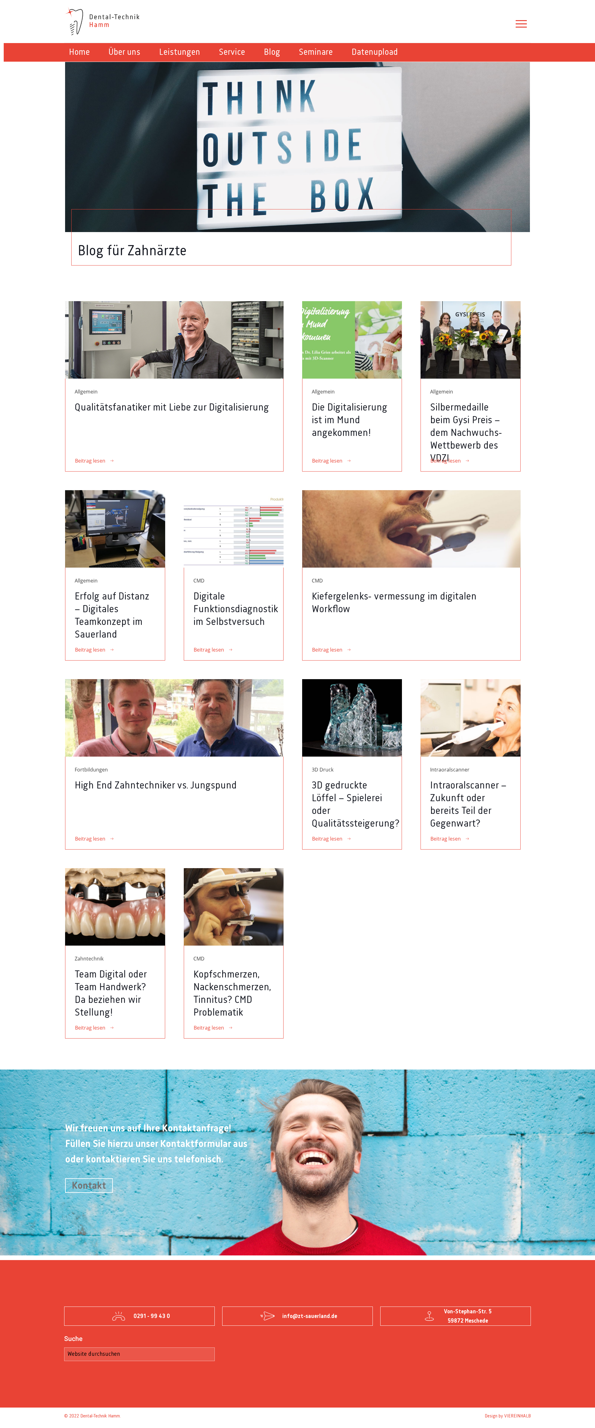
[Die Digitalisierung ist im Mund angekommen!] (352, 340)
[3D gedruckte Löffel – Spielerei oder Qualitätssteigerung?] (352, 718)
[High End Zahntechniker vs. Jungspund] (174, 718)
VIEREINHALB (517, 1416)
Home (79, 52)
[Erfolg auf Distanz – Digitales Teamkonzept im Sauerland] (115, 529)
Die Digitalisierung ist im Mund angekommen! (349, 420)
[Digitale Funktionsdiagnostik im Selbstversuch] (234, 529)
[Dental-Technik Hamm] (103, 21)
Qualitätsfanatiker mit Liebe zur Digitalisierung (172, 407)
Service (232, 52)
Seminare (316, 52)
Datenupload (374, 52)
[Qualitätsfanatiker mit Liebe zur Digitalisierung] (174, 340)
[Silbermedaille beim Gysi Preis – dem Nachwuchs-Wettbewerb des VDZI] (470, 340)
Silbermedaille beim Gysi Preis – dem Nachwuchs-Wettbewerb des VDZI (466, 433)
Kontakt (89, 1186)
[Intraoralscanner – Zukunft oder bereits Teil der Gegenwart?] (470, 718)
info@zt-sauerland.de (309, 1316)
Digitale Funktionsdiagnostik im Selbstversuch (235, 609)
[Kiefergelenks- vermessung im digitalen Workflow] (411, 529)
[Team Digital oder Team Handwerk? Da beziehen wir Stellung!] (115, 907)
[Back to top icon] (569, 1417)
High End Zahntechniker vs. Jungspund (156, 785)
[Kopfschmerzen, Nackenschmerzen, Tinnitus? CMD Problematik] (234, 907)
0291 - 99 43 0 (152, 1316)
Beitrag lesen (90, 460)
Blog (272, 52)
